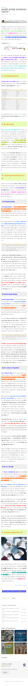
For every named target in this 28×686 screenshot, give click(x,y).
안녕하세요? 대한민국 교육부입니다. (10, 669)
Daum (13, 681)
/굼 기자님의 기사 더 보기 (21, 585)
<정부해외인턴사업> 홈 (18, 114)
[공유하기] (6, 598)
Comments (4, 657)
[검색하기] (26, 2)
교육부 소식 (3, 7)
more (25, 628)
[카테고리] (2, 2)
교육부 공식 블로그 (7, 664)
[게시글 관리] (8, 598)
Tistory (21, 681)
